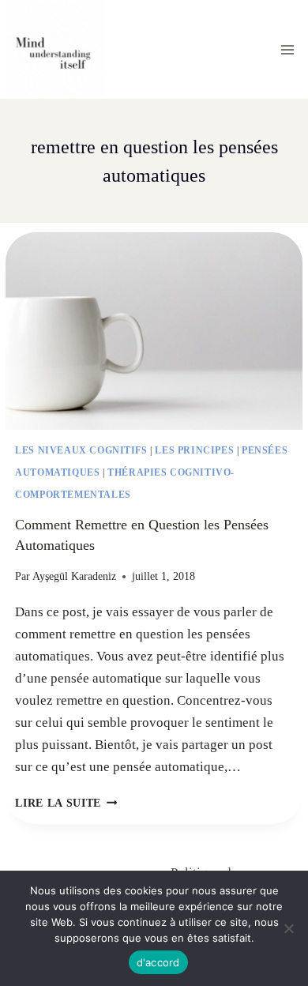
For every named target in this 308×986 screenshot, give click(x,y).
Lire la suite (66, 803)
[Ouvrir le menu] (287, 49)
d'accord (158, 962)
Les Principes (194, 450)
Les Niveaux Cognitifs (81, 450)
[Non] (288, 928)
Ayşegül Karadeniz (74, 576)
